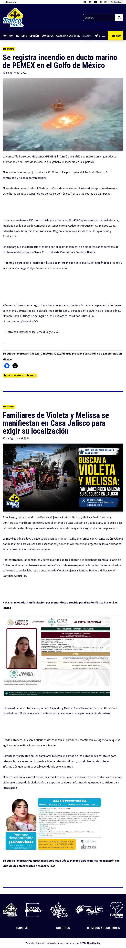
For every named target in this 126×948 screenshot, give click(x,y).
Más (97, 35)
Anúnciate (23, 928)
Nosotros (63, 928)
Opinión (34, 35)
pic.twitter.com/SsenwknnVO (20, 321)
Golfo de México (15, 375)
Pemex (33, 375)
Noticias (21, 35)
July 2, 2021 (53, 332)
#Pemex (8, 305)
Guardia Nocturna (68, 35)
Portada (8, 35)
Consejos (48, 35)
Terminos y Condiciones (103, 928)
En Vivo (116, 35)
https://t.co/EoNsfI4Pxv (79, 316)
